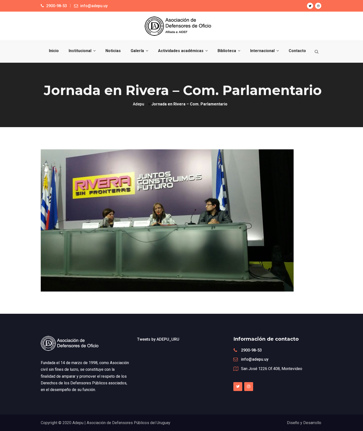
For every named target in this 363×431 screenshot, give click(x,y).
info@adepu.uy (254, 359)
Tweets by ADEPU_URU (158, 339)
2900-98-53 (251, 350)
